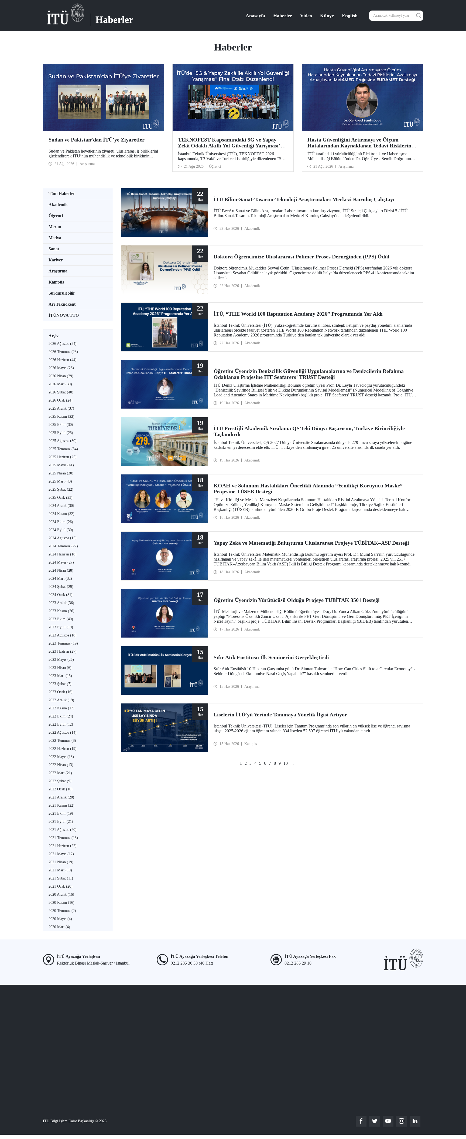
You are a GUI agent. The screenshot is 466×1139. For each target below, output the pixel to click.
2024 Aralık (61, 506)
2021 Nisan (61, 862)
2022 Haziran (63, 749)
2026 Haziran (63, 360)
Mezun (55, 226)
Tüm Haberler (62, 193)
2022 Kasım (61, 708)
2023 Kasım (61, 611)
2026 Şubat (61, 392)
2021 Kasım (61, 805)
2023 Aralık (61, 603)
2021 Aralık (61, 797)
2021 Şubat (61, 878)
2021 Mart (60, 870)
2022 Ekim (61, 716)
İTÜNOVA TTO (64, 315)
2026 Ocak (61, 400)
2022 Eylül (61, 724)
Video (306, 15)
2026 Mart (60, 384)
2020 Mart (59, 927)
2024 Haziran (63, 554)
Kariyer (56, 260)
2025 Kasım (61, 417)
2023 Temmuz (63, 643)
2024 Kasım (61, 514)
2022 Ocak (61, 789)
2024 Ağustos (63, 538)
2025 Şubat (61, 489)
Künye (327, 15)
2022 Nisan (61, 765)
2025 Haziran (63, 457)
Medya (55, 237)
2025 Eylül (61, 433)
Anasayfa (255, 15)
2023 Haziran (63, 651)
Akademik (58, 204)
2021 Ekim (61, 813)
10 (285, 763)
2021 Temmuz (63, 838)
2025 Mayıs (61, 465)
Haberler (282, 15)
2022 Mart (60, 773)
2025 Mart (60, 481)
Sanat (54, 249)
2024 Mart (60, 579)
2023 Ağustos (63, 635)
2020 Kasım (61, 903)
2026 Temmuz (63, 352)
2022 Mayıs (61, 757)
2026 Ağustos (63, 344)
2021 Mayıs (61, 854)
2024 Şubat (61, 587)
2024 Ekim (61, 522)
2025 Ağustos (63, 441)
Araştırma (58, 271)
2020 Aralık (61, 894)
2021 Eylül (61, 822)
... (292, 763)
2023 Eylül (61, 627)
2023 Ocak (61, 692)
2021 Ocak (61, 886)
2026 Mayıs (61, 368)
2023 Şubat (60, 684)
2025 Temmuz (63, 449)
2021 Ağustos (63, 830)
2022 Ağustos (63, 732)
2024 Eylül (61, 530)
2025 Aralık (61, 408)
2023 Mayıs (61, 660)
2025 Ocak (61, 498)
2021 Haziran (63, 846)
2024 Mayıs (61, 562)
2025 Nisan (61, 473)
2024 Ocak (61, 595)
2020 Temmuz (62, 911)
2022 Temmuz (62, 741)
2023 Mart (60, 676)
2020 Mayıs (60, 919)
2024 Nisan (61, 570)
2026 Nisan (61, 376)
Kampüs (56, 282)
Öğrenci (56, 215)
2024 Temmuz (63, 546)
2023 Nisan (60, 668)
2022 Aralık (61, 700)
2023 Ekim (61, 619)
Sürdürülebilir (62, 293)
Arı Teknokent (62, 304)
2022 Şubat (60, 781)
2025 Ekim (61, 425)
